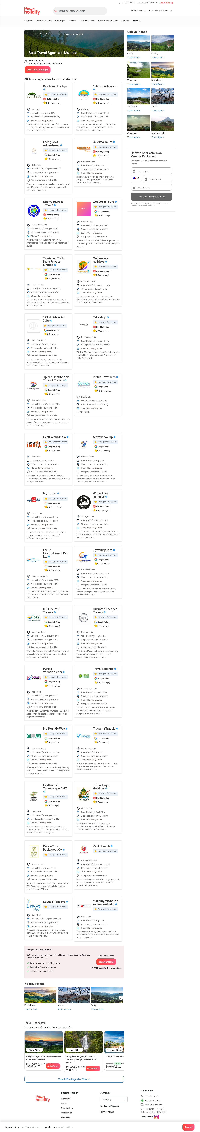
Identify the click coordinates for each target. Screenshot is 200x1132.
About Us (65, 1117)
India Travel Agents (38, 34)
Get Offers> (53, 1066)
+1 (137, 178)
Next (120, 998)
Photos (125, 20)
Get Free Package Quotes (151, 196)
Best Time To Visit (108, 20)
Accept (188, 1126)
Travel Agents (31, 1009)
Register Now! (106, 961)
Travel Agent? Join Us (147, 2)
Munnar (28, 20)
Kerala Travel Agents (56, 34)
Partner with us (107, 1111)
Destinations (67, 1108)
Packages (60, 20)
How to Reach (87, 20)
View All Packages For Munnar (74, 1079)
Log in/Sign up (166, 2)
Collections (66, 1112)
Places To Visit (43, 20)
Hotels (72, 20)
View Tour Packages (37, 69)
